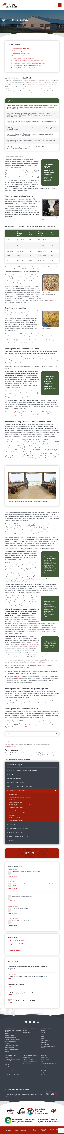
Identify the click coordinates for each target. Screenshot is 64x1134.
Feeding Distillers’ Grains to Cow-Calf (24, 68)
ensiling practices (35, 343)
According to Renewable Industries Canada (40, 85)
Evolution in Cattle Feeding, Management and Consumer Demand (28, 501)
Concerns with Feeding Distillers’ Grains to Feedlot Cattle (29, 63)
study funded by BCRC (13, 446)
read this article (42, 662)
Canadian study (10, 412)
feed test (36, 290)
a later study (12, 627)
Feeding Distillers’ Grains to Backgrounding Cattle (27, 65)
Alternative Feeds (28, 662)
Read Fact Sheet (12, 876)
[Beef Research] (10, 5)
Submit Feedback (50, 1093)
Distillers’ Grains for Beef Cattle (20, 48)
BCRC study (19, 676)
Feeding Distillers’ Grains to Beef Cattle (23, 58)
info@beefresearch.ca (12, 747)
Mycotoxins (13, 947)
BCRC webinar (28, 727)
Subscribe (29, 853)
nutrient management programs (28, 645)
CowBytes (51, 300)
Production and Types (18, 51)
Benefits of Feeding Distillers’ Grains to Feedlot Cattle (28, 61)
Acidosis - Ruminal (15, 950)
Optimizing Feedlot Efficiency (18, 944)
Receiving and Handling (18, 56)
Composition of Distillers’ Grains (21, 53)
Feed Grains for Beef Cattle (17, 941)
